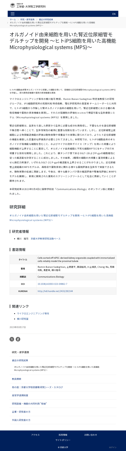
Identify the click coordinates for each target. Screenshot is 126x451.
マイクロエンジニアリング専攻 (33, 313)
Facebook (18, 339)
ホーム (13, 19)
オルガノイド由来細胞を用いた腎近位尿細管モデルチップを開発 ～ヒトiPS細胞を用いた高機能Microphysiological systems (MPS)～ (56, 368)
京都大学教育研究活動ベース (46, 238)
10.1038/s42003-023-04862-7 (52, 283)
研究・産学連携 (27, 19)
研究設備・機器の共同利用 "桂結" (29, 403)
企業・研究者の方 (21, 411)
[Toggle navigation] (13, 14)
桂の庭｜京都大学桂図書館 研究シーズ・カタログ (37, 387)
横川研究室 (22, 318)
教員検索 (16, 378)
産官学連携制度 (20, 395)
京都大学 (64, 447)
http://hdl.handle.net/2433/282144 (55, 291)
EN (114, 14)
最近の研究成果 (46, 19)
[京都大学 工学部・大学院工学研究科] (34, 5)
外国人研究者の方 (21, 420)
